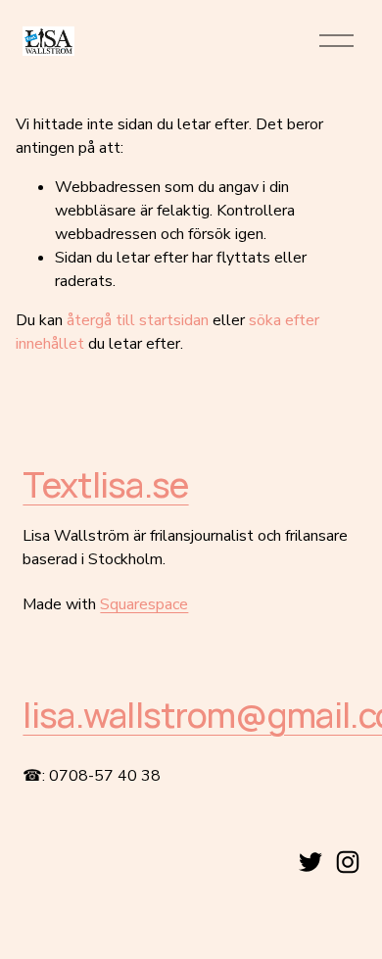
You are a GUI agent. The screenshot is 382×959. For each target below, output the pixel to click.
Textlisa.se (105, 484)
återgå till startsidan (138, 320)
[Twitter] (310, 862)
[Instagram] (347, 862)
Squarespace (144, 604)
